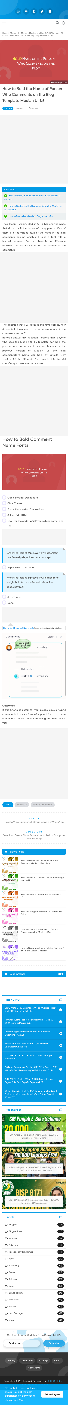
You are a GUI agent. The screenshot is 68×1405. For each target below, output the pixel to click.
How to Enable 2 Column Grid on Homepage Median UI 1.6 (42, 879)
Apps (11, 1258)
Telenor (12, 1306)
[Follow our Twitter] (42, 11)
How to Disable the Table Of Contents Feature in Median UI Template (39, 862)
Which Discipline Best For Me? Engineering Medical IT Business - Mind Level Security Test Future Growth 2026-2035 (31, 1094)
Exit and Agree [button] (52, 1394)
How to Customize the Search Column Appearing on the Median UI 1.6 (39, 930)
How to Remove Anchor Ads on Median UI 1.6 (41, 896)
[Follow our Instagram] (18, 11)
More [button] (22, 1400)
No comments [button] (17, 974)
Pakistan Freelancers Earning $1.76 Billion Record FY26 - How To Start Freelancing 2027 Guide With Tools (31, 1069)
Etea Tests (14, 1299)
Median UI (22, 804)
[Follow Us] (50, 11)
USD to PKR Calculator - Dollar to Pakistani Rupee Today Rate (29, 1057)
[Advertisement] (34, 149)
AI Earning (14, 1265)
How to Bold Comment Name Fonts (18, 628)
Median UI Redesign (42, 804)
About (57, 1360)
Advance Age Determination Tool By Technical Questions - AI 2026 (27, 1033)
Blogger (13, 1224)
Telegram (13, 1279)
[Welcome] (63, 24)
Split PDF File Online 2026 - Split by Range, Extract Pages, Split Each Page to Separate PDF (29, 1081)
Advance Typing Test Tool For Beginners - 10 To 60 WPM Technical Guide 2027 (29, 1021)
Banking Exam (16, 1292)
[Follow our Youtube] (26, 11)
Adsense (13, 1245)
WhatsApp (14, 1238)
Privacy (11, 1360)
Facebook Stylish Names (21, 1252)
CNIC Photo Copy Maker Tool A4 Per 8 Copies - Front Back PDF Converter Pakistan (30, 1009)
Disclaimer (27, 1360)
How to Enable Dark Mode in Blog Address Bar (31, 216)
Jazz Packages (16, 1313)
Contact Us (34, 1367)
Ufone (12, 1320)
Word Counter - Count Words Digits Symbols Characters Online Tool (26, 1045)
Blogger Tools (15, 1231)
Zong (11, 1286)
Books (12, 1272)
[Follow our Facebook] (34, 11)
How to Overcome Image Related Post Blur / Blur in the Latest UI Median (42, 949)
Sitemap (43, 1360)
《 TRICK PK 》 (55, 1381)
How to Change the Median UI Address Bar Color (41, 913)
